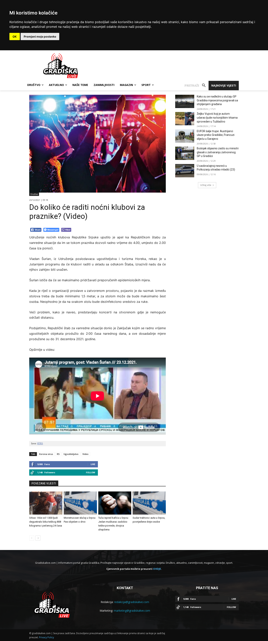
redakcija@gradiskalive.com (131, 602)
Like (93, 464)
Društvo (34, 194)
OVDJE (157, 569)
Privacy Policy (46, 637)
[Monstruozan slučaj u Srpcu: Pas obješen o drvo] (80, 503)
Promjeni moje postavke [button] (40, 36)
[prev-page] (31, 538)
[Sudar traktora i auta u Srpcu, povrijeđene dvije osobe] (149, 503)
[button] (196, 85)
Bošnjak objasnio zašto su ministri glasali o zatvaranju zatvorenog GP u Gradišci (218, 152)
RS (58, 454)
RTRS (40, 443)
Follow (90, 472)
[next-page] (38, 538)
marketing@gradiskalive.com (132, 610)
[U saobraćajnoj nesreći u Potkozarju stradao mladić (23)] (184, 170)
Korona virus (46, 454)
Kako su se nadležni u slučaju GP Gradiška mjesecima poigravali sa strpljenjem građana (217, 100)
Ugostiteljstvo (71, 454)
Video (85, 454)
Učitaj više (205, 185)
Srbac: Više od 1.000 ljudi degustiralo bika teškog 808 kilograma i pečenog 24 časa (45, 521)
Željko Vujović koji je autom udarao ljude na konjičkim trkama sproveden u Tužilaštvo (217, 117)
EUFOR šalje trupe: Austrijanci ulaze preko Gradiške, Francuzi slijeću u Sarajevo (215, 135)
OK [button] (15, 36)
